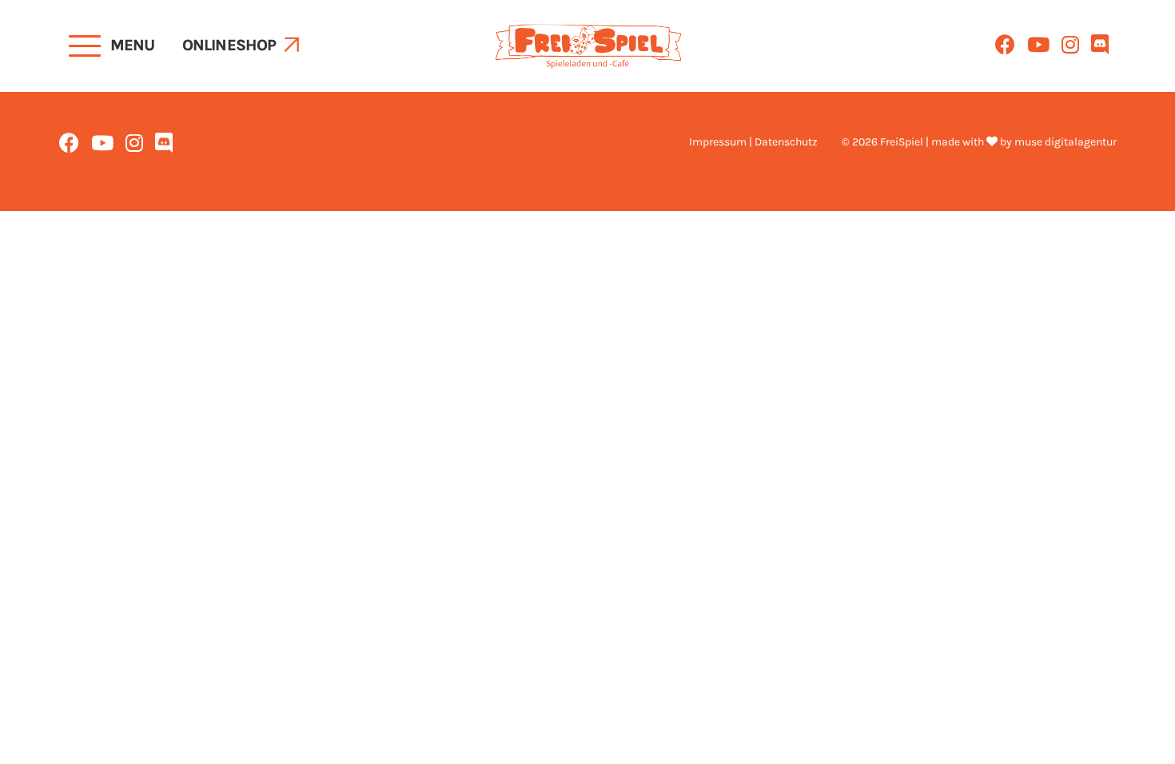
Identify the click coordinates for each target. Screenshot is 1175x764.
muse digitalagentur (1065, 142)
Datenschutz (786, 142)
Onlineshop (229, 45)
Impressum (718, 142)
